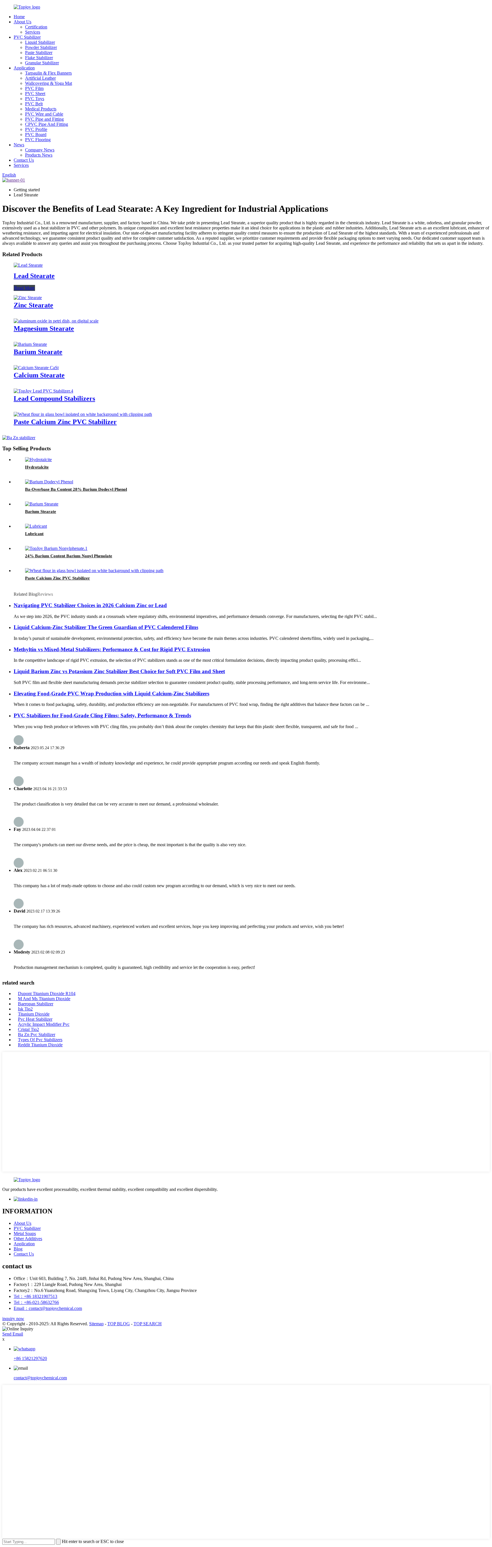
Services (32, 32)
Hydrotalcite (37, 467)
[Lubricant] (36, 526)
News (19, 144)
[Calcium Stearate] (36, 367)
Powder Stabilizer (41, 47)
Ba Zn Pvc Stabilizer (36, 1034)
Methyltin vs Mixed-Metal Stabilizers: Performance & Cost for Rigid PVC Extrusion (112, 649)
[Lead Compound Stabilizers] (43, 391)
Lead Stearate (34, 276)
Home (19, 16)
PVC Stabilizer (27, 37)
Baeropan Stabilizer (35, 1003)
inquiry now (13, 1318)
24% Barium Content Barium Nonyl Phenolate (68, 556)
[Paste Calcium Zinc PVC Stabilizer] (83, 414)
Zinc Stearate (33, 305)
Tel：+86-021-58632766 (36, 1302)
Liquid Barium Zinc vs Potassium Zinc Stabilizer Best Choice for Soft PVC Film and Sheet (119, 671)
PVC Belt (34, 103)
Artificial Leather (40, 78)
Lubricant (34, 533)
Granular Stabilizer (42, 62)
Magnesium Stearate (44, 328)
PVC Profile (36, 129)
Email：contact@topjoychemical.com (48, 1308)
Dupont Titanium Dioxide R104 (46, 993)
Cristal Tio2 (28, 1029)
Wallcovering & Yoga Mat (48, 83)
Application (24, 67)
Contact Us (24, 160)
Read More (24, 287)
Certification (36, 26)
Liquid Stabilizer (40, 42)
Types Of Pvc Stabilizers (40, 1039)
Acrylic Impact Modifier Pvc (43, 1024)
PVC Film (34, 88)
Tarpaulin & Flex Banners (48, 73)
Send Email (12, 1334)
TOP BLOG (118, 1323)
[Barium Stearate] (30, 344)
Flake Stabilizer (39, 57)
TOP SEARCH (148, 1323)
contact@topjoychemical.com (40, 1377)
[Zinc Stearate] (28, 297)
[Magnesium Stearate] (56, 321)
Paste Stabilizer (38, 52)
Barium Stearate (38, 352)
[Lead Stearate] (28, 265)
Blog (18, 1248)
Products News (38, 155)
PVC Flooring (38, 139)
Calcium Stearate (39, 375)
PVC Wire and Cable (44, 114)
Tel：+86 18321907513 (35, 1296)
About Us (22, 21)
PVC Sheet (35, 93)
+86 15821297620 (30, 1358)
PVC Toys (34, 98)
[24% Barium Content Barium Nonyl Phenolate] (56, 548)
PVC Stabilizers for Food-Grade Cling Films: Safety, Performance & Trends (102, 715)
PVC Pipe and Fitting (44, 119)
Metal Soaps (25, 1233)
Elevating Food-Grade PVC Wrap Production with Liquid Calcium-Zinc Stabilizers (111, 694)
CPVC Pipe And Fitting (46, 124)
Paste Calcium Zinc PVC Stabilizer (65, 422)
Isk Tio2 (25, 1008)
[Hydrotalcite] (38, 459)
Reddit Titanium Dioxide (40, 1044)
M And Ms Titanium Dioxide (44, 998)
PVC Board (35, 134)
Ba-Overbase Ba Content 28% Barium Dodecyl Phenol (76, 489)
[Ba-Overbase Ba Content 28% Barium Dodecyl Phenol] (49, 481)
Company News (39, 149)
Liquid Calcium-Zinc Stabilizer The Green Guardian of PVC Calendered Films (106, 627)
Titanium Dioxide (34, 1014)
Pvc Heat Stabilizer (35, 1019)
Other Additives (28, 1238)
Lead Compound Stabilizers (54, 398)
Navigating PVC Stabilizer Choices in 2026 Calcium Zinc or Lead (90, 605)
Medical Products (40, 108)
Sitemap (96, 1323)
